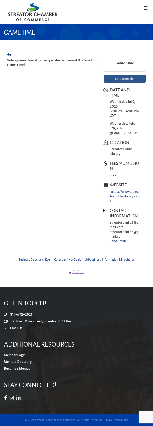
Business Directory (31, 259)
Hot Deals (75, 259)
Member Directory (18, 362)
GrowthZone (120, 420)
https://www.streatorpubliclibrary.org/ (125, 196)
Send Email (118, 241)
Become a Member (18, 368)
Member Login (15, 355)
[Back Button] (9, 55)
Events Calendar (55, 259)
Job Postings (91, 259)
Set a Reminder (124, 78)
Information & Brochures (118, 259)
